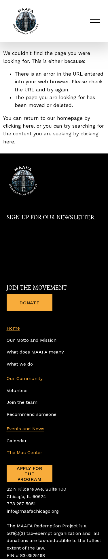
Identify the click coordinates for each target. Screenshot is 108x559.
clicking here (18, 126)
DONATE (29, 303)
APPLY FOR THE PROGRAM (29, 474)
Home (13, 328)
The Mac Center (24, 452)
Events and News (25, 428)
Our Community (25, 378)
